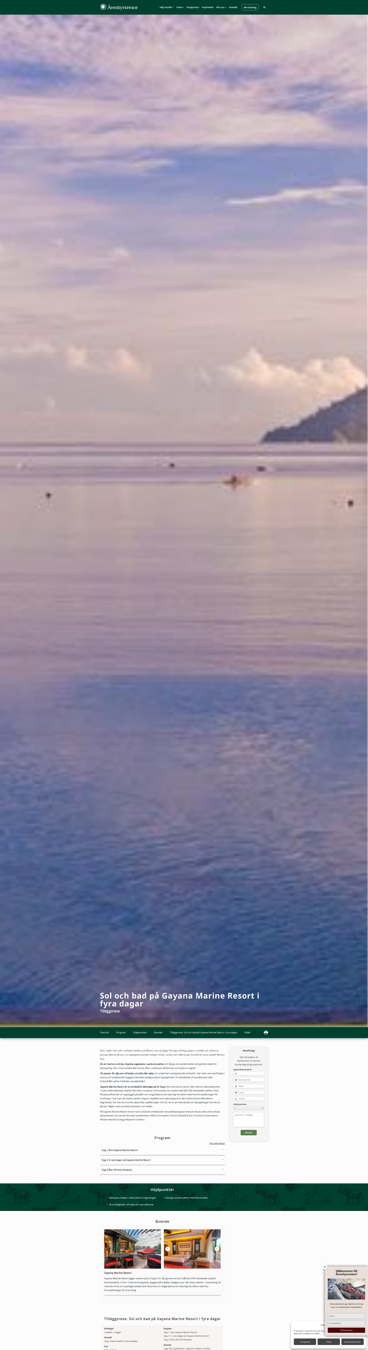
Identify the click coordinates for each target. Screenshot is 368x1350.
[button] (184, 1265)
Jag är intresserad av (243, 1069)
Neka (328, 1341)
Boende (158, 1032)
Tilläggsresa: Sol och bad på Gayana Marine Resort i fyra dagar (203, 1032)
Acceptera (305, 1341)
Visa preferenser (352, 1341)
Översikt (104, 1032)
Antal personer (240, 1104)
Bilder (247, 1032)
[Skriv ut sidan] (266, 1032)
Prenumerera (346, 1330)
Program (121, 1032)
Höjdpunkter (140, 1032)
